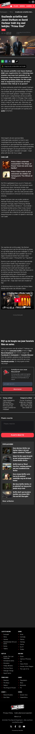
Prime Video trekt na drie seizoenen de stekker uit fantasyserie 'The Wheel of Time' (21, 175)
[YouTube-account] (24, 726)
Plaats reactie (17, 435)
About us (17, 716)
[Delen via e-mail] (13, 61)
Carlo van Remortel (8, 33)
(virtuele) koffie (16, 351)
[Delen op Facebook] (6, 61)
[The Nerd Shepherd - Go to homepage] (6, 2)
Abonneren (17, 389)
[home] (11, 6)
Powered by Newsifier (17, 730)
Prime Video (15, 79)
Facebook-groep (7, 361)
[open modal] (33, 2)
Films (3, 30)
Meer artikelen (8, 501)
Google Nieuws (27, 355)
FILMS (16, 6)
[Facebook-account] (15, 726)
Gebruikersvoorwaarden (23, 713)
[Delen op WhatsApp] (2, 61)
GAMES (29, 6)
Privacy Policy (8, 713)
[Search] (30, 2)
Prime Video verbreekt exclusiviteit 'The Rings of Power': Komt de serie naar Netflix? (21, 165)
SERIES (22, 6)
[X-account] (11, 726)
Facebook (5, 355)
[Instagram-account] (20, 726)
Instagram (15, 355)
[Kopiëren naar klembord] (16, 61)
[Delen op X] (9, 61)
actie (3, 111)
